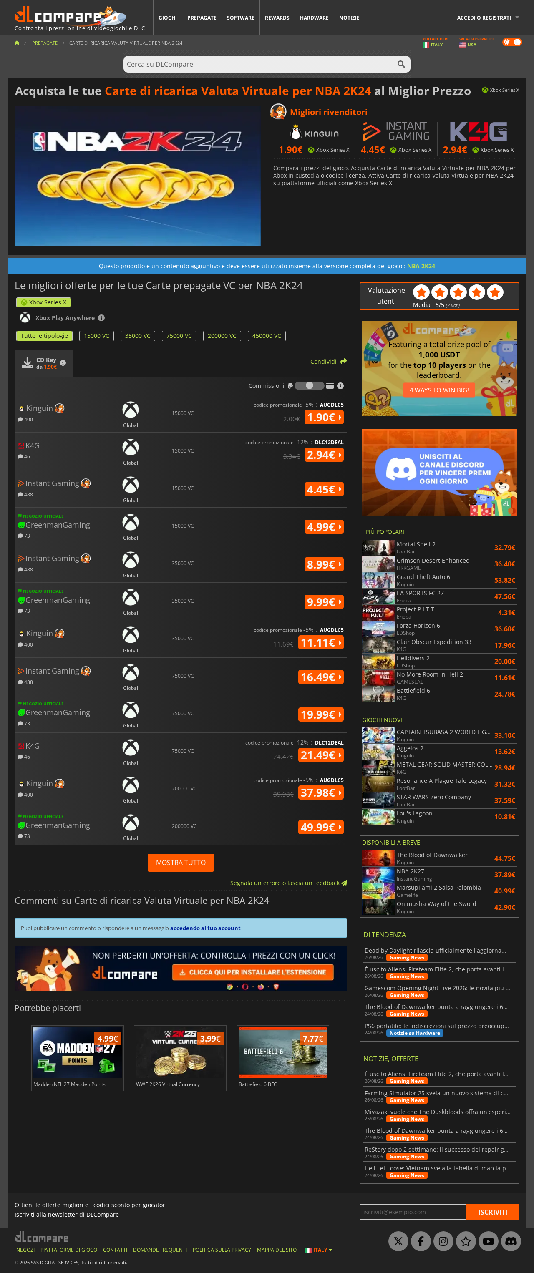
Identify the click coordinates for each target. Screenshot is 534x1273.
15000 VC (96, 336)
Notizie (349, 17)
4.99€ (322, 527)
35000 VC (138, 336)
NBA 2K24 (421, 266)
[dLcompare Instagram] (441, 1241)
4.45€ (322, 489)
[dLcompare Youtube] (486, 1241)
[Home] (16, 43)
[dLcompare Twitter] (396, 1241)
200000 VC (222, 336)
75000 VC (179, 336)
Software (240, 17)
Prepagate (202, 17)
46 (26, 456)
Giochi (168, 17)
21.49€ (319, 755)
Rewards (277, 17)
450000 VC (266, 336)
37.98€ (319, 792)
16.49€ (319, 677)
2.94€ (322, 455)
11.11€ (319, 642)
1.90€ (322, 417)
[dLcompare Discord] (509, 1241)
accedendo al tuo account (205, 928)
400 (28, 419)
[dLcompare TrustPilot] (463, 1241)
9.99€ (322, 602)
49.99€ (319, 827)
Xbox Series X (47, 302)
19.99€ (319, 714)
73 (26, 535)
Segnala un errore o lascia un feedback (285, 883)
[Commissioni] (309, 386)
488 (28, 494)
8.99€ (322, 564)
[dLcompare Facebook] (418, 1241)
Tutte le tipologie (44, 336)
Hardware (314, 17)
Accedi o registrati (484, 17)
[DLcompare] (42, 1236)
